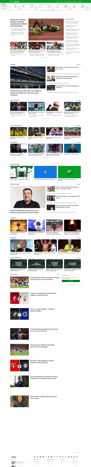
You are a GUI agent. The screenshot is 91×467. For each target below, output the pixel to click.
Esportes (62, 459)
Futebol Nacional (37, 459)
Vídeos (65, 1)
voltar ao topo (76, 452)
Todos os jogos (3, 8)
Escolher (71, 280)
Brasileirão (57, 1)
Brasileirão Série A (37, 461)
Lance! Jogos (74, 1)
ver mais (78, 100)
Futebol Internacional (50, 459)
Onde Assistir (69, 1)
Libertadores (49, 461)
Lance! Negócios (75, 461)
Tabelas (61, 1)
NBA (62, 461)
